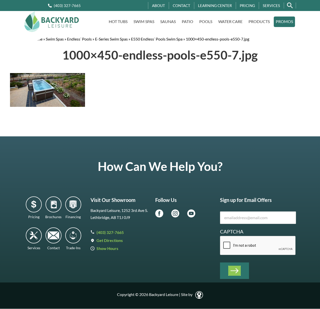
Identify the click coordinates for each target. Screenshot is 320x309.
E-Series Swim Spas (111, 39)
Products (259, 21)
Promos (284, 21)
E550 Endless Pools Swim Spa (156, 39)
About (158, 5)
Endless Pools (79, 39)
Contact (181, 5)
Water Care (230, 21)
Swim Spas (144, 21)
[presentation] (258, 245)
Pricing (247, 5)
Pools (205, 21)
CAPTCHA (232, 231)
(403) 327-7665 (67, 5)
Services (271, 5)
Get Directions (109, 240)
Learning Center (215, 5)
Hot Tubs (118, 21)
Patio (187, 21)
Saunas (168, 21)
